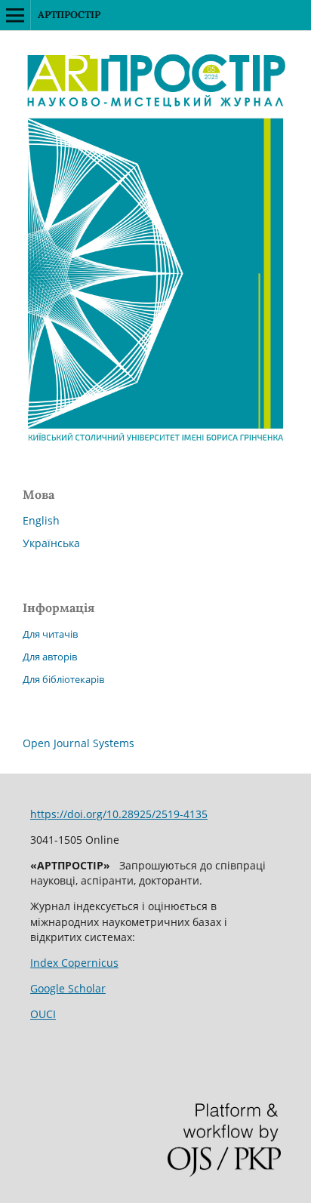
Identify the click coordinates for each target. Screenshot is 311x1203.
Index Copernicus (74, 962)
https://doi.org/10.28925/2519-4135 (119, 814)
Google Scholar (68, 988)
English (41, 520)
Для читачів (50, 634)
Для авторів (50, 656)
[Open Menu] (15, 15)
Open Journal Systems (78, 743)
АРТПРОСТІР (69, 14)
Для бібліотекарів (63, 679)
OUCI (43, 1014)
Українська (51, 543)
